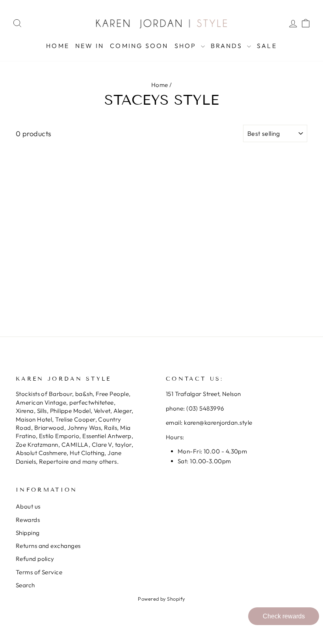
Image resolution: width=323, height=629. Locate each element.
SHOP (186, 46)
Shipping (28, 532)
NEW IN (89, 46)
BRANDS (228, 46)
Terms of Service (39, 572)
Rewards (28, 520)
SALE (267, 46)
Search (25, 585)
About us (28, 506)
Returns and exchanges (48, 545)
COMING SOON (139, 46)
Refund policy (35, 558)
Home (57, 46)
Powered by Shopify (161, 599)
